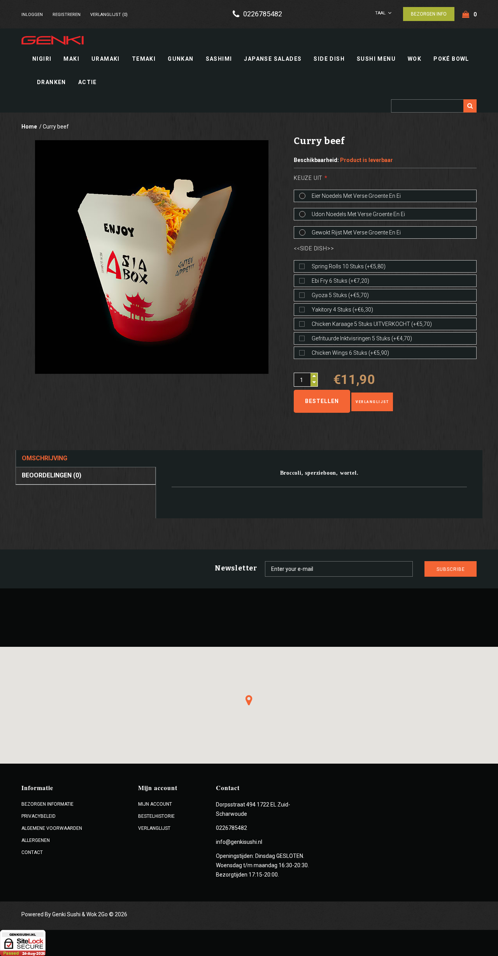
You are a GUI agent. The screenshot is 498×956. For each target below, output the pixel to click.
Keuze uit (308, 178)
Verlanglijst (372, 402)
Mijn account (155, 804)
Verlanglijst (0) (109, 14)
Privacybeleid (38, 816)
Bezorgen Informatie (47, 804)
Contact (32, 852)
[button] (249, 700)
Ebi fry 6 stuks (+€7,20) (340, 281)
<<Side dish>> (314, 248)
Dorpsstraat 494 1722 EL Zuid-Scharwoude (253, 809)
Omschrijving (44, 458)
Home (29, 126)
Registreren (67, 14)
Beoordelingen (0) (51, 475)
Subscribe (451, 569)
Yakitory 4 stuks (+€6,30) (342, 309)
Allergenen (35, 840)
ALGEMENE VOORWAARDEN (51, 828)
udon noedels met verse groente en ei (358, 214)
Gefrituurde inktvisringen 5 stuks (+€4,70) (362, 338)
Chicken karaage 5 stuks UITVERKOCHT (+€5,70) (372, 324)
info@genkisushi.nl (239, 842)
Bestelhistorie (156, 816)
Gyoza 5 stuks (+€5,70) (340, 295)
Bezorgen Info (429, 14)
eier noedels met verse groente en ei (356, 196)
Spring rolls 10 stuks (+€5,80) (349, 266)
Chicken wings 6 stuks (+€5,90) (350, 353)
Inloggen (32, 14)
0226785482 (262, 14)
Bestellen (322, 401)
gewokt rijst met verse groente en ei (356, 232)
